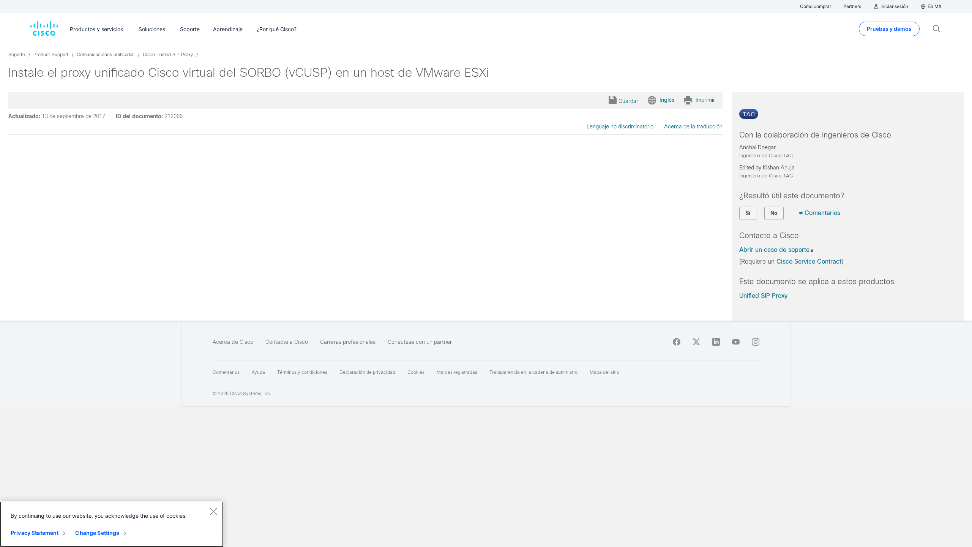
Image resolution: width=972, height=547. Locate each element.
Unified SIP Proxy (763, 295)
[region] (111, 524)
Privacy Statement (34, 533)
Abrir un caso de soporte (774, 250)
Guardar (628, 101)
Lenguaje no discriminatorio (620, 126)
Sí (747, 213)
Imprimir (705, 100)
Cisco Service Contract (808, 261)
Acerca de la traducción (693, 126)
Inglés (667, 100)
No (774, 213)
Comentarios (822, 213)
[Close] (213, 511)
